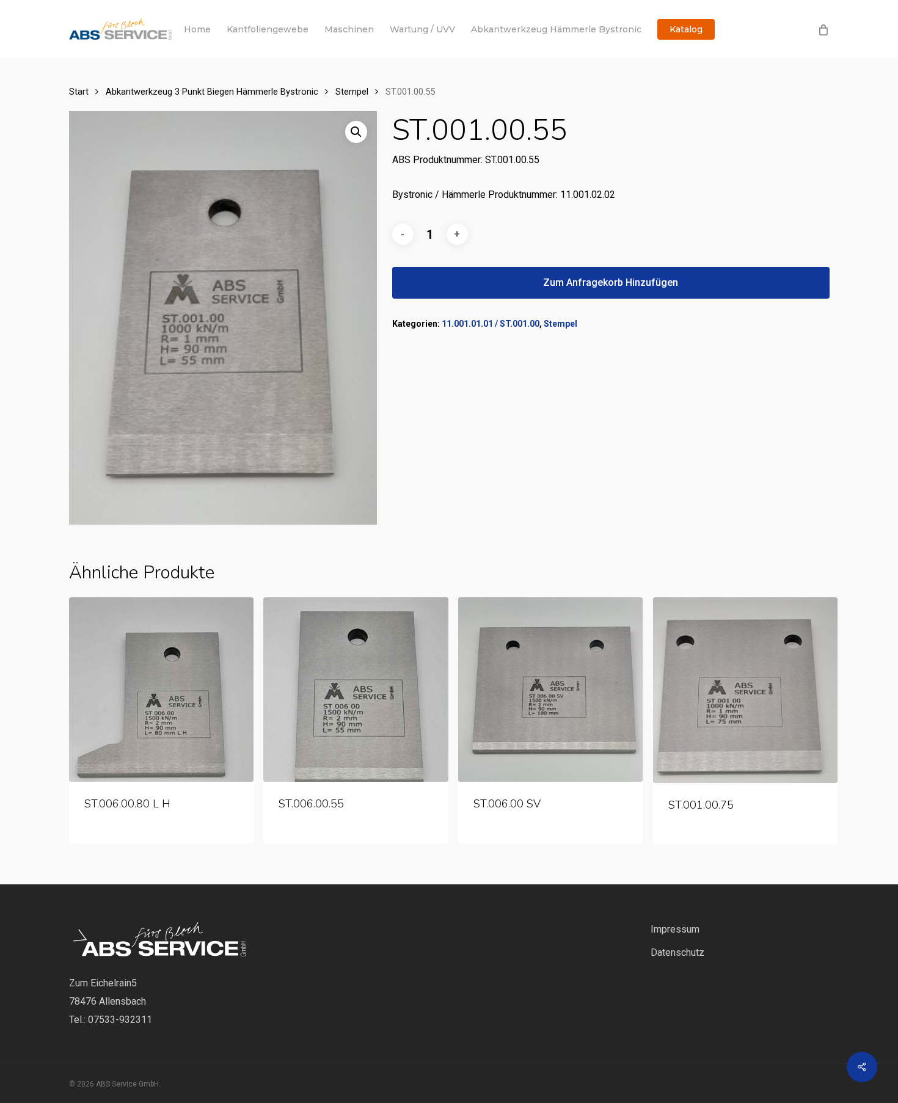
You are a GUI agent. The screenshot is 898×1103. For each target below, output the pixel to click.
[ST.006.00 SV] (550, 689)
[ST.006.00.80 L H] (161, 689)
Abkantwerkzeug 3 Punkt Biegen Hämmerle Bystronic (212, 91)
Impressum (675, 929)
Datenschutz (677, 952)
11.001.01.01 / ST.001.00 (490, 324)
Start (79, 91)
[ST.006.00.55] (355, 689)
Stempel (351, 91)
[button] (356, 132)
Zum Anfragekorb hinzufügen (610, 282)
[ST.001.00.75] (745, 690)
